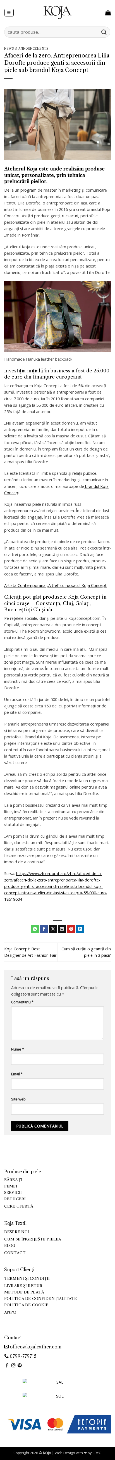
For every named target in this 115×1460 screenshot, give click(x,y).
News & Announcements (26, 48)
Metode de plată (24, 1292)
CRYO (97, 1452)
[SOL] (57, 1399)
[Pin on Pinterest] (71, 929)
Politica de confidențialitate (40, 1298)
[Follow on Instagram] (13, 1365)
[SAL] (57, 1385)
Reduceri (15, 1199)
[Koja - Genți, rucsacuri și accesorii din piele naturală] (57, 12)
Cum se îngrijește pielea (32, 1239)
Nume (17, 1049)
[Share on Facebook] (44, 929)
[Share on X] (53, 929)
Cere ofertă (18, 1206)
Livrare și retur (23, 1285)
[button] (8, 13)
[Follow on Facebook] (7, 1365)
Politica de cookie (26, 1305)
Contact (15, 1253)
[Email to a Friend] (62, 929)
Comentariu (22, 1001)
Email (17, 1073)
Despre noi (16, 1232)
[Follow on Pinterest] (20, 1365)
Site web (18, 1099)
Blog (10, 1245)
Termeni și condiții (27, 1278)
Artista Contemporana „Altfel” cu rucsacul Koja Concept (55, 585)
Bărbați (13, 1179)
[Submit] (104, 31)
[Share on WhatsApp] (35, 929)
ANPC (10, 1312)
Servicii (13, 1192)
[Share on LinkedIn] (80, 929)
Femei (10, 1186)
